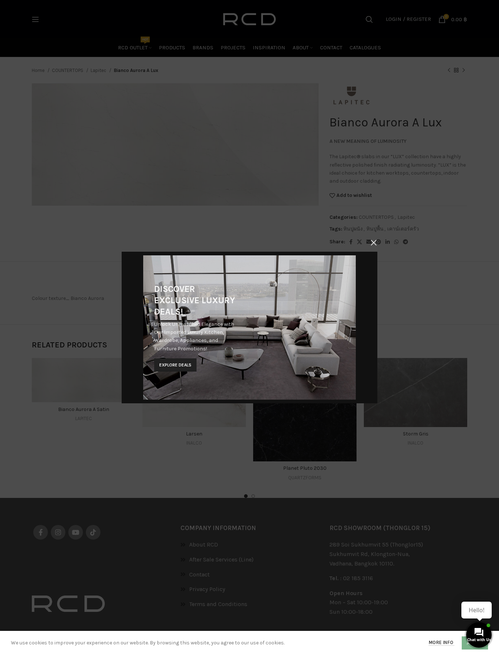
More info (441, 642)
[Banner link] (249, 327)
